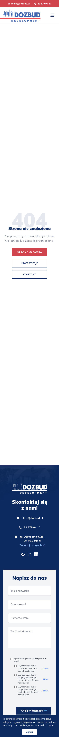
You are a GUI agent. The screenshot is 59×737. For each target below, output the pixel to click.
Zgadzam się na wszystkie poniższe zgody (30, 659)
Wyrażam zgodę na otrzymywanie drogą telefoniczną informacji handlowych (28, 690)
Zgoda (29, 732)
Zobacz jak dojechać (32, 545)
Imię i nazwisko (19, 590)
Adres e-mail (18, 604)
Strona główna (29, 252)
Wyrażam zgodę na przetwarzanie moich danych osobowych (27, 668)
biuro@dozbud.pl (20, 3)
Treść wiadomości (21, 631)
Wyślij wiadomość (31, 710)
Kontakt (29, 274)
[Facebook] (23, 554)
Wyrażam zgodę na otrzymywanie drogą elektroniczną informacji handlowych (28, 679)
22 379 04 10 (44, 3)
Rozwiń (45, 668)
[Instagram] (29, 554)
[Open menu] (52, 15)
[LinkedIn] (36, 554)
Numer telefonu (19, 617)
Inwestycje (29, 263)
